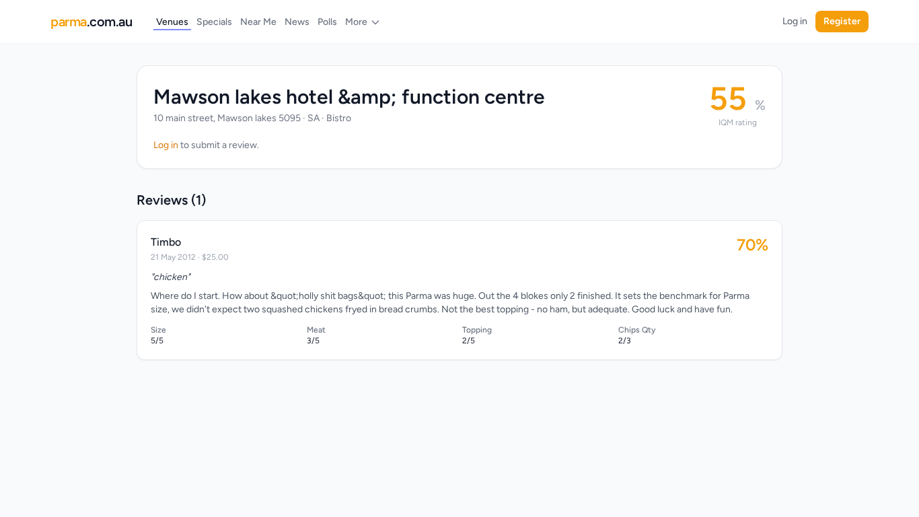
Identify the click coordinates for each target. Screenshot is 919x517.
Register (841, 21)
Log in (794, 21)
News (297, 22)
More (356, 22)
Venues (172, 22)
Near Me (258, 22)
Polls (327, 22)
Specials (214, 22)
